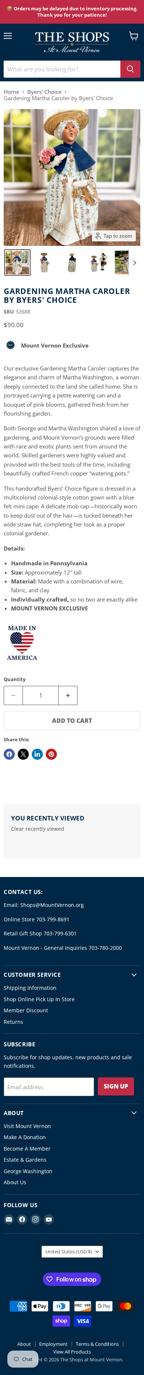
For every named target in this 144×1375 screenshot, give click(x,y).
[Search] (130, 69)
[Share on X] (23, 754)
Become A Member (27, 1148)
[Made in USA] (22, 665)
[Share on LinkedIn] (37, 754)
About (24, 1344)
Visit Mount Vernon (27, 1126)
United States (68, 1251)
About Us (15, 1182)
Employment (53, 1344)
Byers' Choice (44, 92)
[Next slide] (134, 262)
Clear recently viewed (37, 829)
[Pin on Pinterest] (51, 754)
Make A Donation (25, 1137)
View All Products (72, 1351)
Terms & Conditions (97, 1344)
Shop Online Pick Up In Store (39, 999)
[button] (17, 262)
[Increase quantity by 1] (68, 695)
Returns (13, 1021)
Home (11, 92)
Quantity (14, 679)
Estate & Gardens (25, 1159)
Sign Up (116, 1086)
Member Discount (26, 1010)
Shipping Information (30, 987)
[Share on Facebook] (9, 754)
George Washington (28, 1171)
